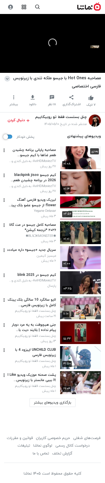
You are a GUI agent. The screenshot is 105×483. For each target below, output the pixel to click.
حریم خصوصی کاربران (53, 438)
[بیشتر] (4, 150)
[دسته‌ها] (24, 7)
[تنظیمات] (10, 7)
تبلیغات (24, 445)
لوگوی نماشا (42, 445)
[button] (52, 42)
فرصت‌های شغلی (86, 438)
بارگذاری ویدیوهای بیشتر (52, 402)
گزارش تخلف (62, 453)
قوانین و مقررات (20, 438)
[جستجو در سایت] (37, 7)
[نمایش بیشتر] (8, 78)
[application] (52, 43)
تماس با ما (41, 453)
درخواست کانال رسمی (72, 445)
